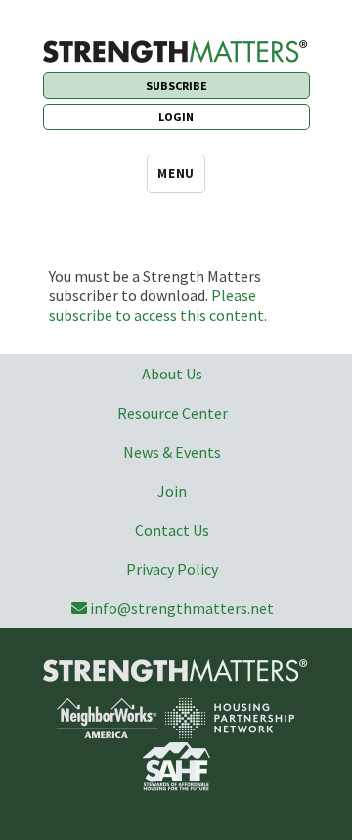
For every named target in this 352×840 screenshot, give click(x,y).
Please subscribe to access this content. (158, 305)
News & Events (172, 452)
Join (172, 491)
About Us (172, 373)
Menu (175, 173)
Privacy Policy (172, 569)
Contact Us (172, 530)
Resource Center (172, 412)
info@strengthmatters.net (182, 608)
